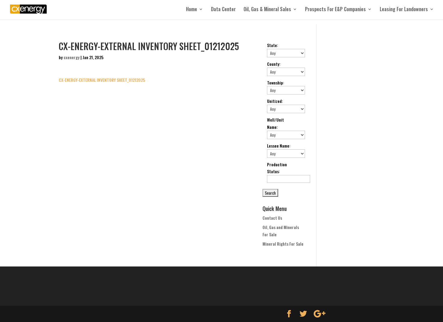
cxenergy (72, 57)
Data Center (223, 10)
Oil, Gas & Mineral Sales (267, 10)
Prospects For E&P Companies (335, 10)
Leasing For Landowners (404, 10)
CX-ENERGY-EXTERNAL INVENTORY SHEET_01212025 (102, 80)
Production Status (277, 168)
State (272, 45)
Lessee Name (279, 145)
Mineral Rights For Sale (282, 244)
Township (275, 82)
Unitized (275, 101)
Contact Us (272, 218)
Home (191, 10)
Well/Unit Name (275, 123)
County (274, 64)
